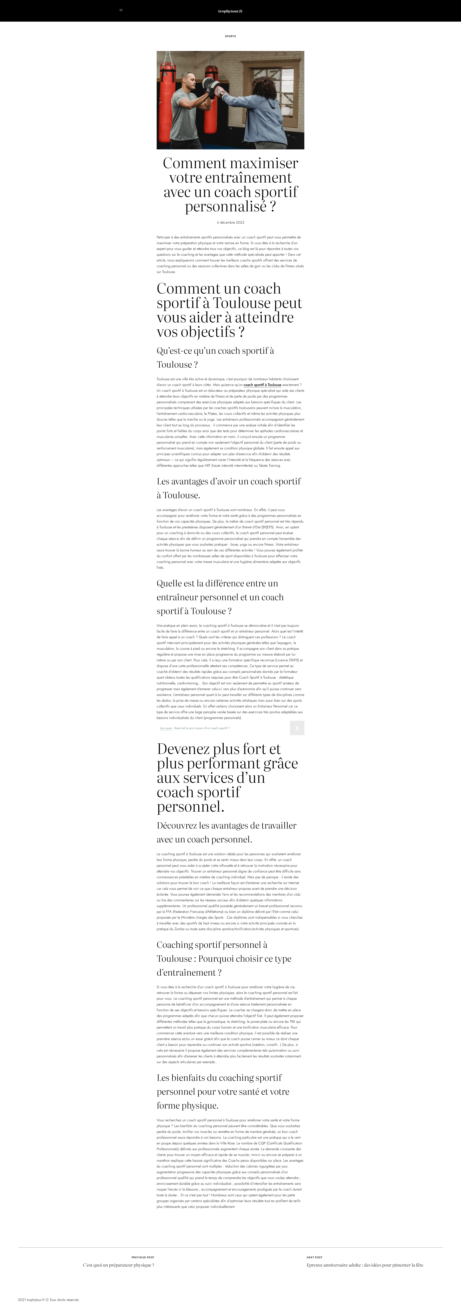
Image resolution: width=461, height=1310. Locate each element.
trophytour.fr (230, 11)
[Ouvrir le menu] (121, 10)
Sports (230, 36)
